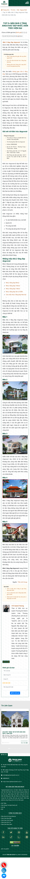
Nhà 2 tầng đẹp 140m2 (13, 288)
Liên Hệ (3, 807)
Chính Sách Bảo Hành (6, 824)
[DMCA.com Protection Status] (15, 842)
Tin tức (13, 10)
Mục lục (4, 754)
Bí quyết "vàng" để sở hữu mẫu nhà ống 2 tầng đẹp (13, 732)
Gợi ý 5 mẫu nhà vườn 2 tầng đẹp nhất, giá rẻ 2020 (16, 593)
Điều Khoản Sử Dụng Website (8, 816)
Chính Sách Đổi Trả (6, 822)
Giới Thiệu (3, 803)
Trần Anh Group (22, 582)
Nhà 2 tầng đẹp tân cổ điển (14, 291)
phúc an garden (5, 849)
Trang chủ (5, 10)
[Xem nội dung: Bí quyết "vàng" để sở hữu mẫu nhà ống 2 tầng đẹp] (15, 719)
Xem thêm (23, 742)
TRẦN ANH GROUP (11, 854)
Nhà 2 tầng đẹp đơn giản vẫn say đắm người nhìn (16, 57)
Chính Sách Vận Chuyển (7, 820)
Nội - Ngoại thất (22, 10)
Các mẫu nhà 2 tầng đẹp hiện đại (16, 294)
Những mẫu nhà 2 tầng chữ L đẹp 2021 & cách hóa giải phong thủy (16, 65)
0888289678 (6, 778)
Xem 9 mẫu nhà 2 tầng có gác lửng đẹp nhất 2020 (16, 589)
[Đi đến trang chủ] (4, 3)
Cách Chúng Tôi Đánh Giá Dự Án (9, 805)
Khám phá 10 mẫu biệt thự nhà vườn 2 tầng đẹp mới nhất (16, 597)
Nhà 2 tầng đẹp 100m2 (13, 286)
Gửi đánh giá (15, 693)
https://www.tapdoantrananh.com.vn (12, 781)
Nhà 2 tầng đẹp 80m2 (12, 283)
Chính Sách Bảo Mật (6, 818)
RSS (2, 809)
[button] (9, 748)
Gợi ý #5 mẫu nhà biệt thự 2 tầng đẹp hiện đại (16, 61)
